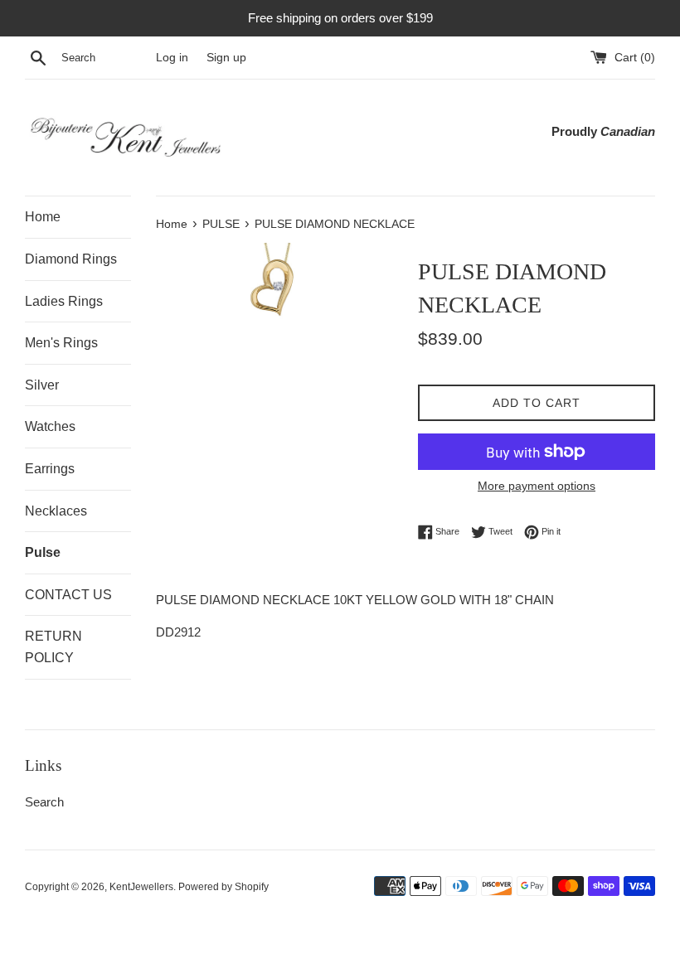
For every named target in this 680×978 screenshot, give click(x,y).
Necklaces (56, 511)
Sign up (226, 57)
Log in (172, 57)
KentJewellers (141, 887)
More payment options (536, 485)
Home (43, 217)
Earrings (50, 469)
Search (44, 802)
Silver (42, 385)
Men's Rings (61, 343)
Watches (50, 426)
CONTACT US (68, 595)
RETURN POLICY (53, 647)
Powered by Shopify (223, 887)
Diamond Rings (71, 259)
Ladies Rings (64, 301)
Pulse (43, 552)
